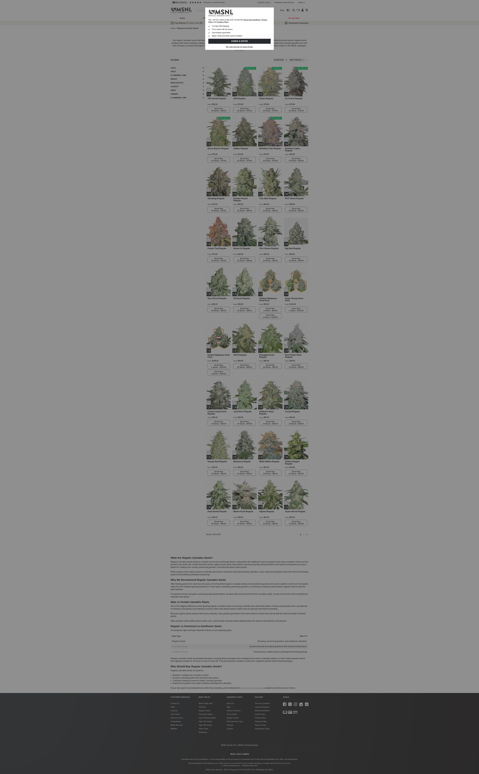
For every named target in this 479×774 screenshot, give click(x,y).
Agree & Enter (239, 41)
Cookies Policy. (223, 22)
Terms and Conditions (251, 20)
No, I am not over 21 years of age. (239, 47)
